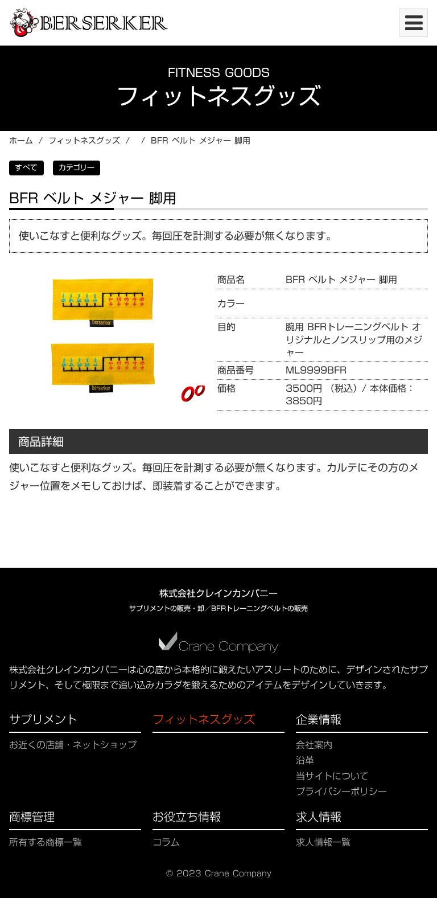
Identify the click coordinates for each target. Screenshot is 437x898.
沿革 (305, 760)
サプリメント (43, 721)
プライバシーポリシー (341, 791)
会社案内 (314, 745)
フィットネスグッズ (84, 141)
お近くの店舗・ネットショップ (73, 745)
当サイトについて (332, 776)
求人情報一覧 (323, 842)
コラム (166, 842)
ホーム (21, 141)
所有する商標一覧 (45, 842)
